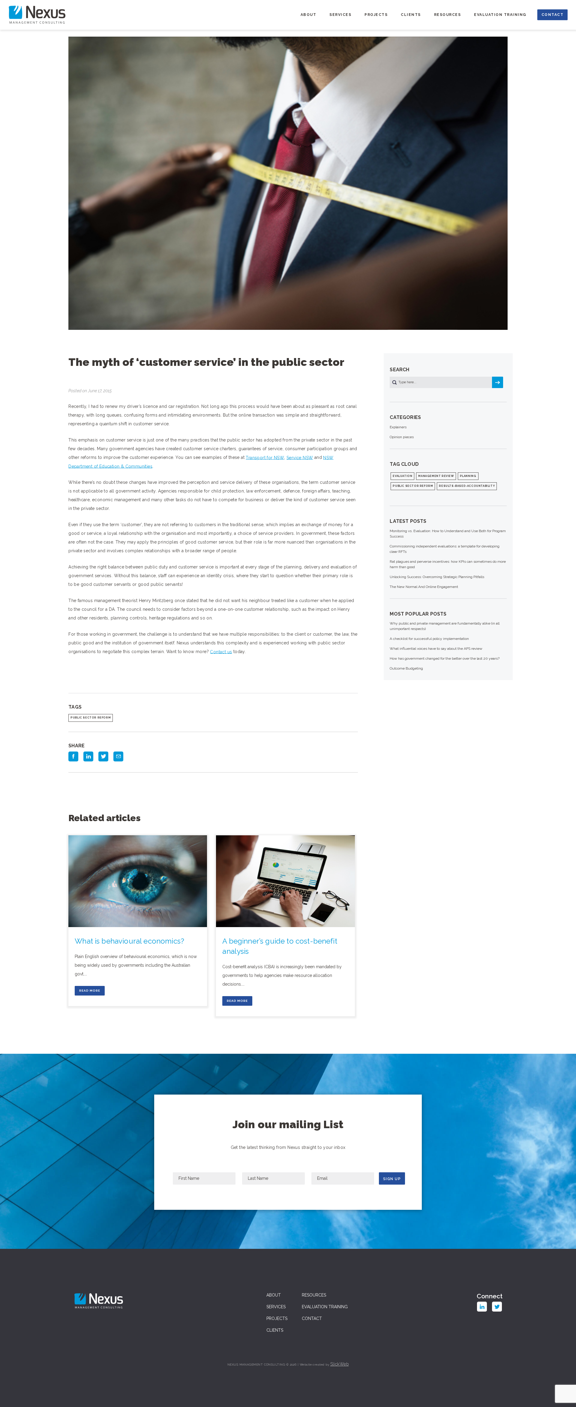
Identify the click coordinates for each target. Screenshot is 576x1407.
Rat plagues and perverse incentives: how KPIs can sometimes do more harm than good (448, 564)
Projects (376, 15)
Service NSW (299, 457)
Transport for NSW (265, 457)
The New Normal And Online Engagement (424, 587)
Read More (89, 990)
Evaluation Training (500, 15)
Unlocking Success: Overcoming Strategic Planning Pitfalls (437, 577)
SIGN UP (392, 1179)
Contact (553, 15)
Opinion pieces (402, 437)
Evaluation (402, 476)
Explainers (398, 427)
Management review (436, 476)
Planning (468, 476)
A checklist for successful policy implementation (429, 639)
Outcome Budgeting (406, 668)
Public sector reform (90, 717)
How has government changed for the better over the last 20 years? (445, 658)
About (308, 15)
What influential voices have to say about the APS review (436, 648)
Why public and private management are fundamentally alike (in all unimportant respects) (445, 626)
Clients (411, 15)
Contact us (221, 651)
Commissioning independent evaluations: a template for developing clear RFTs (445, 549)
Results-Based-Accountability (467, 485)
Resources (447, 15)
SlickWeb (339, 1364)
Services (340, 15)
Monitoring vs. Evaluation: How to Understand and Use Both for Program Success (448, 533)
